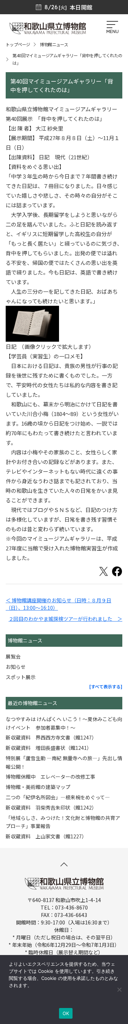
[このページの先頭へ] (64, 864)
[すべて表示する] (105, 686)
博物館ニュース (54, 44)
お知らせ (16, 666)
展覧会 (13, 656)
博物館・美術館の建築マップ (38, 786)
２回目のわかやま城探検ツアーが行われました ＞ (65, 618)
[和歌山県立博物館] (48, 32)
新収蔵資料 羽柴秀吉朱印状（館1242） (51, 807)
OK (66, 1013)
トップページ (18, 44)
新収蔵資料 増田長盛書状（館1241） (49, 747)
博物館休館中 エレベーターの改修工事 (50, 776)
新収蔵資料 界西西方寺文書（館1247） (51, 737)
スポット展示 (21, 677)
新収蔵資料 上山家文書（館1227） (46, 836)
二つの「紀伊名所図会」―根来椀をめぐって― (58, 797)
